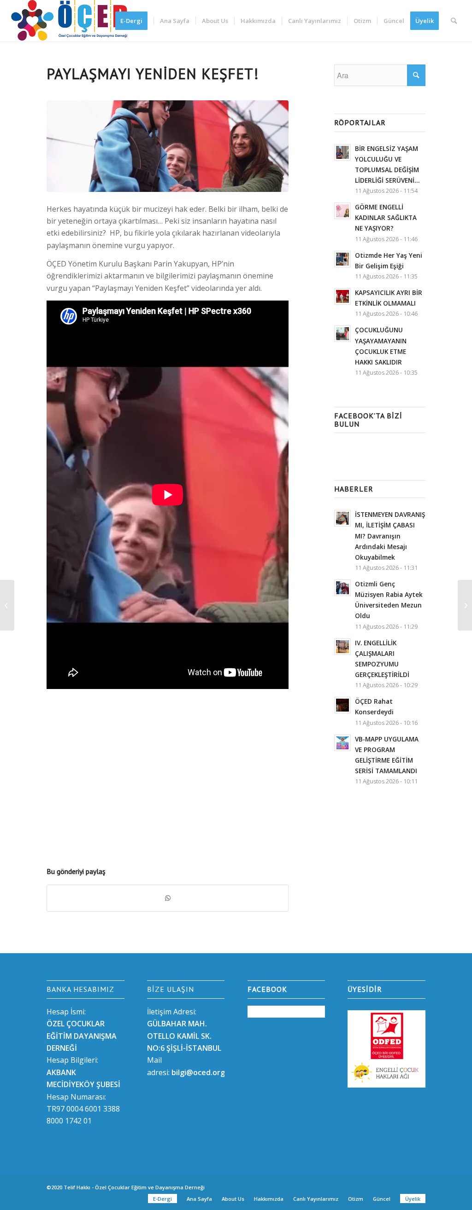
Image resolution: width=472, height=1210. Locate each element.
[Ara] (454, 20)
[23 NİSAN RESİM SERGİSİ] (465, 605)
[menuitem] (134, 20)
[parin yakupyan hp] (168, 146)
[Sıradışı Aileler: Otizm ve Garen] (7, 605)
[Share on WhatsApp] (167, 898)
